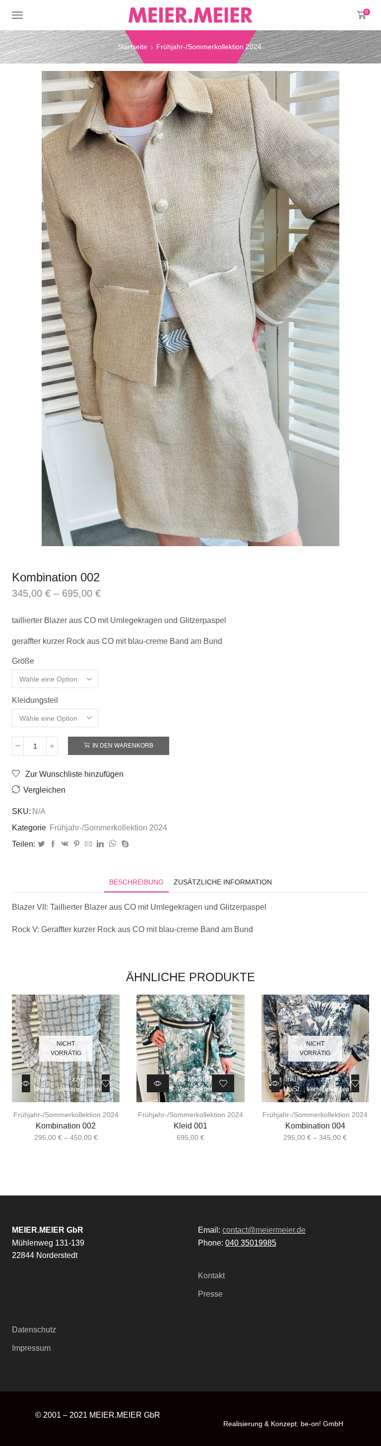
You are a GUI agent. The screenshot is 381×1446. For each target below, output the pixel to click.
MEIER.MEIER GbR (124, 1415)
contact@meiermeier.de (264, 1230)
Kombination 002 (66, 1126)
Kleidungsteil (35, 700)
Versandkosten (83, 609)
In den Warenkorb (122, 745)
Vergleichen (44, 790)
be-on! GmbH (322, 1424)
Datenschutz (34, 1329)
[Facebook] (53, 844)
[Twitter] (41, 844)
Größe (23, 661)
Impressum (31, 1348)
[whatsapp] (112, 844)
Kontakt (211, 1275)
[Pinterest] (76, 844)
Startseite (132, 47)
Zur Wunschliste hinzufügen (73, 774)
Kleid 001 (190, 1126)
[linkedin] (100, 844)
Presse (210, 1294)
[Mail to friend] (88, 844)
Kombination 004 (315, 1126)
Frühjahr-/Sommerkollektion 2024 (208, 47)
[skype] (124, 844)
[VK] (65, 844)
